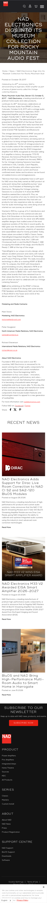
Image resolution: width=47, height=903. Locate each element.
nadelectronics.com (32, 402)
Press (4, 828)
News (12, 71)
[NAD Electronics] (5, 6)
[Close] (43, 887)
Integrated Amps (9, 764)
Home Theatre (8, 768)
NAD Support (7, 848)
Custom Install (8, 804)
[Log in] (29, 6)
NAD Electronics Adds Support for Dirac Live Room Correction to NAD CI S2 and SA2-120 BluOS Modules (22, 486)
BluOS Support (8, 852)
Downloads (6, 856)
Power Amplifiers (9, 756)
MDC (4, 776)
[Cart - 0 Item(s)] (36, 6)
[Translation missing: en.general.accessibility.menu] (41, 6)
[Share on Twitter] (15, 410)
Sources (5, 772)
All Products (7, 780)
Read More (6, 527)
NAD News (6, 824)
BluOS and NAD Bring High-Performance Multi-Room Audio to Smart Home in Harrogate (23, 681)
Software (6, 860)
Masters (5, 800)
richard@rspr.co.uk (9, 350)
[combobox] (6, 900)
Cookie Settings (16, 882)
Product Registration (11, 832)
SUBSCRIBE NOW (23, 723)
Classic (5, 796)
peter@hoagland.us (10, 335)
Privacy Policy (22, 900)
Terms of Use (32, 882)
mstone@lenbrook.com (11, 320)
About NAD (6, 820)
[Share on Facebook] (10, 410)
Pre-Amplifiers (8, 760)
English (4, 900)
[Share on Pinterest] (20, 410)
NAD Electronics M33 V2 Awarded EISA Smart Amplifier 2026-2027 (22, 587)
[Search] (24, 6)
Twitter (27, 406)
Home (5, 71)
